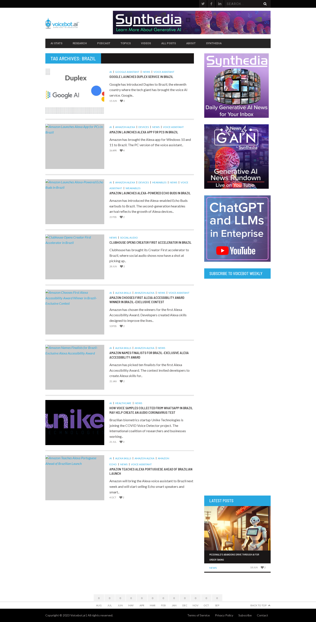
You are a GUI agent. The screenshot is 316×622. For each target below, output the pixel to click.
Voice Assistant (163, 71)
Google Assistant (127, 71)
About (191, 43)
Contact (262, 615)
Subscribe (245, 615)
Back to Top (258, 605)
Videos (146, 43)
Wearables (133, 188)
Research (80, 43)
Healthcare (123, 403)
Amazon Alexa (125, 127)
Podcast (103, 43)
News (146, 71)
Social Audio (129, 237)
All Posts (168, 43)
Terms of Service (198, 615)
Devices (143, 127)
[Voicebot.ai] (79, 23)
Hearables (159, 182)
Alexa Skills (123, 292)
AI (110, 71)
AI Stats (56, 43)
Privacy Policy (224, 615)
